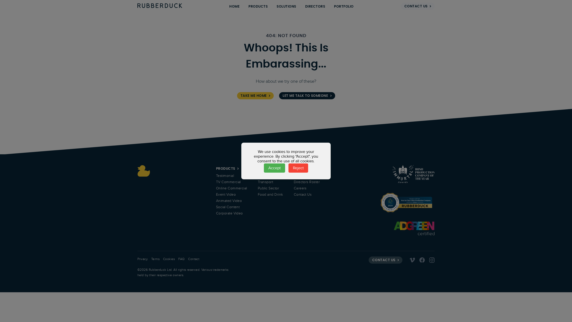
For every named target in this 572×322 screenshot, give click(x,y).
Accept (274, 167)
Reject (298, 167)
